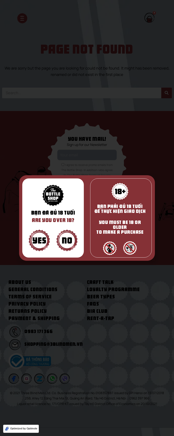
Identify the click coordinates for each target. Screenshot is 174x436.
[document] (87, 218)
